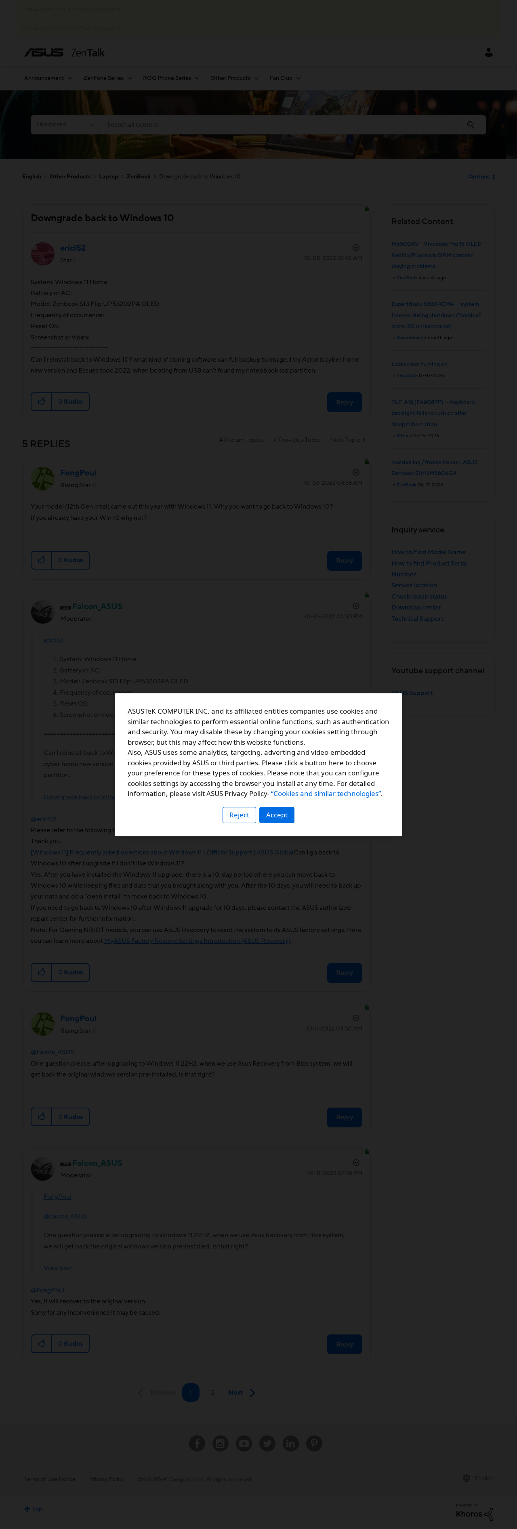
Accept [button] (277, 814)
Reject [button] (239, 814)
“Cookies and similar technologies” (326, 793)
